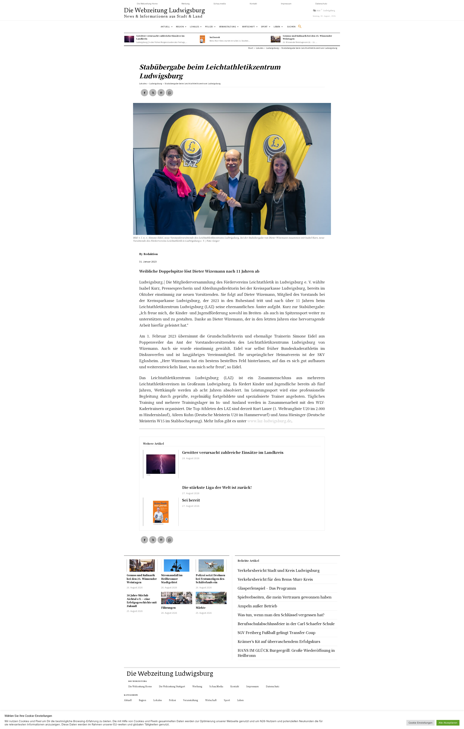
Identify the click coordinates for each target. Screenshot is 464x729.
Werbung (185, 3)
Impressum (286, 3)
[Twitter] (152, 92)
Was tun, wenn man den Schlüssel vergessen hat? (281, 614)
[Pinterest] (161, 92)
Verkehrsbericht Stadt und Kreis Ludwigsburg (279, 570)
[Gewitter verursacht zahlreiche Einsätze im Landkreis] (129, 39)
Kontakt (253, 3)
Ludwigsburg (272, 48)
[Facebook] (144, 92)
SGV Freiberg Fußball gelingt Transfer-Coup (276, 632)
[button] (295, 26)
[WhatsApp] (169, 92)
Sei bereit (215, 37)
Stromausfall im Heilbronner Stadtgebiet (172, 578)
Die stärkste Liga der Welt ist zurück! (217, 487)
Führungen (168, 607)
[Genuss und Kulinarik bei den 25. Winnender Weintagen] (275, 39)
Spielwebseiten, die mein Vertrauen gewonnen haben (285, 597)
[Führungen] (176, 598)
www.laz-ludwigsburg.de (269, 420)
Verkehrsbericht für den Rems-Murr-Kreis (275, 579)
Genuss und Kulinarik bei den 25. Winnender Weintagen (142, 578)
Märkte (201, 607)
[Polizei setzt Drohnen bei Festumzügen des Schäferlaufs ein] (211, 565)
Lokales (260, 48)
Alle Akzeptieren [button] (448, 722)
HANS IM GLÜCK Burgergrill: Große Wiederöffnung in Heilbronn (286, 653)
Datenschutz (321, 3)
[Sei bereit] (202, 39)
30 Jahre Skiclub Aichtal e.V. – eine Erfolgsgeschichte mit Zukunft (142, 600)
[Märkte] (211, 598)
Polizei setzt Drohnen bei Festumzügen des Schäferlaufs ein (210, 578)
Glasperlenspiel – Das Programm (267, 588)
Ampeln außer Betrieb (257, 605)
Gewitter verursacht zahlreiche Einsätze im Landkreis (232, 452)
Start (250, 48)
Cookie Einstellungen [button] (420, 722)
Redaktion (151, 254)
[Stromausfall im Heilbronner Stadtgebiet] (176, 565)
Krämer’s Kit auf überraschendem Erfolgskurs (279, 641)
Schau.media (220, 3)
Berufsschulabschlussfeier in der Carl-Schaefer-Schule (286, 623)
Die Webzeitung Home (147, 3)
